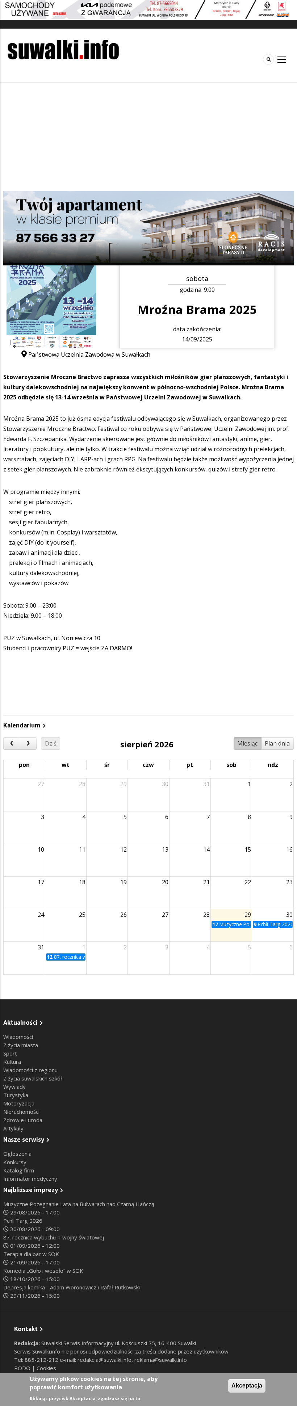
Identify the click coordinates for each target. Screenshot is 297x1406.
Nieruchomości (21, 1111)
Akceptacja (246, 1385)
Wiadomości (18, 1036)
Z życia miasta (20, 1045)
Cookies (46, 1368)
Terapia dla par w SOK (31, 1254)
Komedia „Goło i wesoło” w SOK (43, 1270)
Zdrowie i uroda (22, 1120)
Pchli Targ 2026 (22, 1220)
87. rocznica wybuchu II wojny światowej (53, 1237)
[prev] (11, 743)
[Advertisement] (148, 137)
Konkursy (14, 1162)
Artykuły (13, 1128)
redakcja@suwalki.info (104, 1359)
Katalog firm (18, 1170)
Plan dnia (277, 743)
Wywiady (14, 1086)
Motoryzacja (18, 1103)
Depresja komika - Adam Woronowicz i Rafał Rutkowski (71, 1287)
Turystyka (15, 1095)
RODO (23, 1368)
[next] (28, 743)
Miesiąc (247, 743)
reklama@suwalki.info (160, 1359)
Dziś (51, 743)
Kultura (12, 1061)
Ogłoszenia (17, 1153)
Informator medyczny (30, 1178)
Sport (10, 1053)
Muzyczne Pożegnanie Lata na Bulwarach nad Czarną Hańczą (78, 1204)
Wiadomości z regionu (30, 1070)
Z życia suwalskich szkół (32, 1078)
